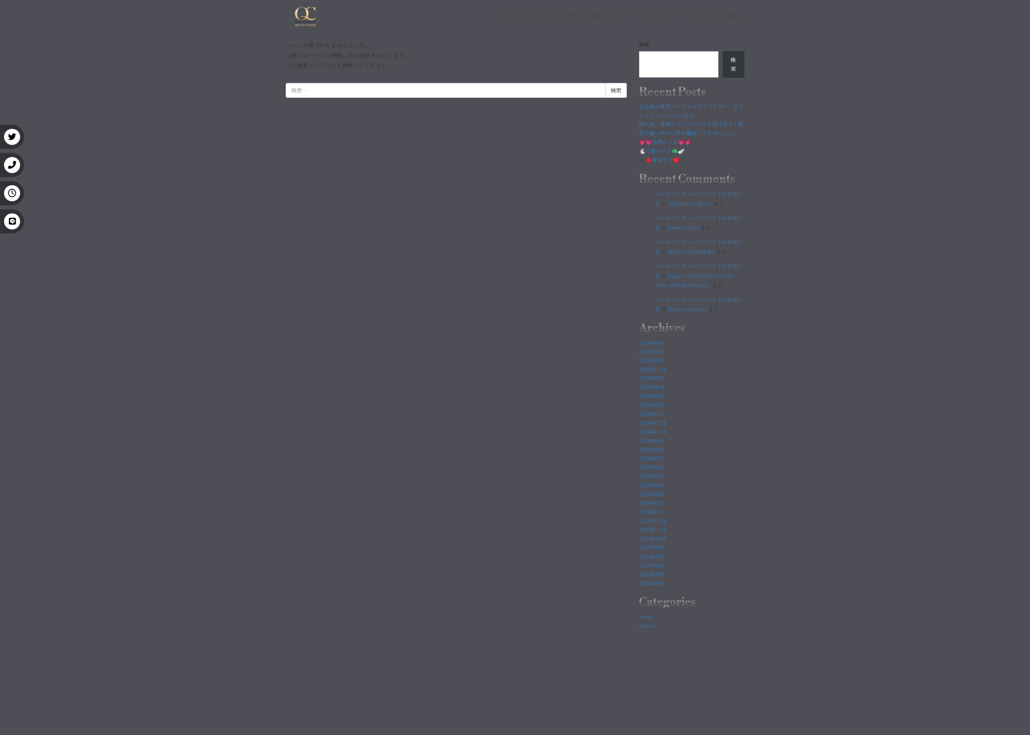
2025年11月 (652, 369)
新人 (617, 16)
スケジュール (652, 16)
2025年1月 (651, 414)
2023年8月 (651, 556)
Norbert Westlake (691, 251)
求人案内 (727, 16)
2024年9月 (652, 440)
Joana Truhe (683, 227)
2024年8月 (652, 449)
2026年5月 (652, 351)
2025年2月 (651, 405)
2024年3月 (651, 494)
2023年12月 (652, 520)
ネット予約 (562, 16)
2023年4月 (651, 583)
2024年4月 (652, 485)
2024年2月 (651, 503)
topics (647, 625)
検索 (644, 44)
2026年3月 (651, 360)
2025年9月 (652, 378)
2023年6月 (651, 565)
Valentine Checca (690, 203)
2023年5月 (651, 574)
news (646, 616)
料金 (594, 16)
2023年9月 (651, 547)
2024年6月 (652, 467)
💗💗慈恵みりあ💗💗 (665, 142)
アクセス (692, 16)
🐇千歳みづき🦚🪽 (661, 151)
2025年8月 (652, 387)
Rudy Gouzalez (687, 309)
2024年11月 (652, 432)
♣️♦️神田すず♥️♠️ (662, 160)
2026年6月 (652, 343)
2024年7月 (651, 458)
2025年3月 (651, 396)
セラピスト (522, 16)
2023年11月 (652, 529)
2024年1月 (651, 512)
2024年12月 (653, 423)
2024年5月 (652, 476)
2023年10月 (653, 538)
